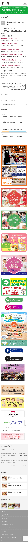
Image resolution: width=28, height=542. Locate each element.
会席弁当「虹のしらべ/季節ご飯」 (16, 485)
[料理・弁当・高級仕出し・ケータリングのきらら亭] (6, 3)
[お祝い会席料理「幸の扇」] (17, 506)
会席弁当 (9, 476)
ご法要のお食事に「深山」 (8, 524)
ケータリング (5, 518)
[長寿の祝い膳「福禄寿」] (4, 506)
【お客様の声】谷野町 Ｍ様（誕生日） (10, 104)
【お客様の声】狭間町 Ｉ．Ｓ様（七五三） (12, 137)
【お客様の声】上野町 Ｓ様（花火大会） (12, 130)
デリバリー (4, 521)
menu (25, 3)
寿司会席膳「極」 (16, 31)
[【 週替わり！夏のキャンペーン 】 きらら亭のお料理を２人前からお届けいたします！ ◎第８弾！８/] (14, 329)
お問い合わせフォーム (7, 534)
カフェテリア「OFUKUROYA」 (9, 528)
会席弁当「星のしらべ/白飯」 (15, 478)
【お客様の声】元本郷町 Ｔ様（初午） (13, 100)
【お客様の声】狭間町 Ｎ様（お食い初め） (12, 123)
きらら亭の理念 (6, 515)
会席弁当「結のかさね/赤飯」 (15, 492)
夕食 (9, 94)
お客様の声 (5, 94)
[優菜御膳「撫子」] (11, 506)
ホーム (3, 511)
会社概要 (4, 531)
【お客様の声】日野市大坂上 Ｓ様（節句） (12, 117)
